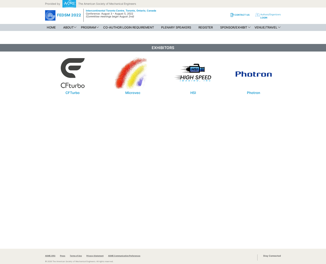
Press (62, 256)
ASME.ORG (50, 256)
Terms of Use (76, 256)
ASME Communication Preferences (124, 256)
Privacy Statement (95, 256)
